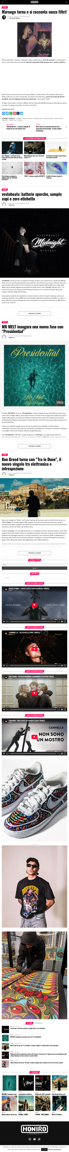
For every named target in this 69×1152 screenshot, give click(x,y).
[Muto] (62, 621)
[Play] (4, 621)
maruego (5, 120)
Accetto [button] (44, 1149)
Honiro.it (11, 205)
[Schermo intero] (65, 621)
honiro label (38, 118)
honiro (19, 118)
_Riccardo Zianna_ (14, 18)
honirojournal (48, 118)
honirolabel (59, 118)
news (11, 120)
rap (16, 120)
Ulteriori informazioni (54, 1149)
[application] (34, 604)
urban (20, 120)
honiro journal (28, 118)
